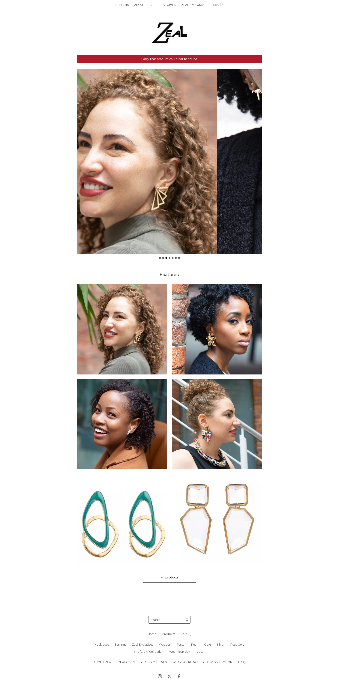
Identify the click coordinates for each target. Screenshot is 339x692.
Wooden (165, 644)
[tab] (160, 258)
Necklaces (101, 644)
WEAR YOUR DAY (185, 662)
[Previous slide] (81, 159)
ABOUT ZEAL (143, 5)
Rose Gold (237, 644)
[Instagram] (160, 676)
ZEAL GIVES (167, 5)
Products (122, 5)
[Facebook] (179, 676)
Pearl (195, 644)
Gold (207, 644)
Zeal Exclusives (142, 644)
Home (152, 634)
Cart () (218, 5)
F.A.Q (242, 662)
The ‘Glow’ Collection (148, 651)
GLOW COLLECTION (217, 662)
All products (169, 577)
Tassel (181, 644)
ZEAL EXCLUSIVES (194, 5)
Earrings (120, 644)
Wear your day (179, 651)
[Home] (169, 32)
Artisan (200, 651)
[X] (169, 676)
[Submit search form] (187, 620)
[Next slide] (257, 159)
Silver (221, 644)
